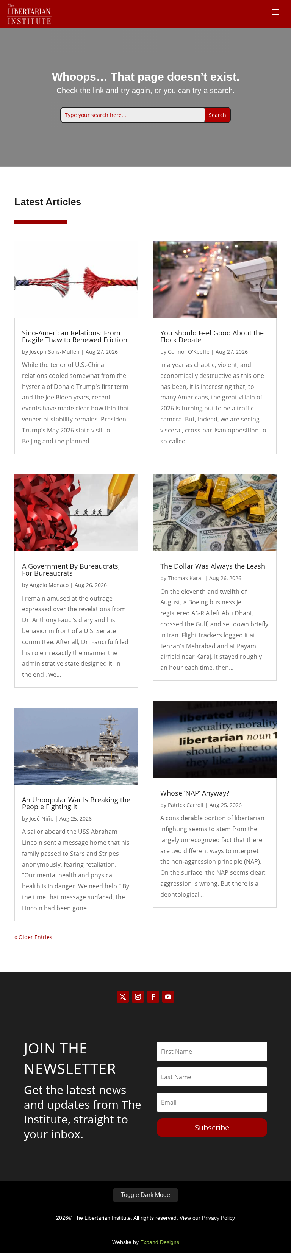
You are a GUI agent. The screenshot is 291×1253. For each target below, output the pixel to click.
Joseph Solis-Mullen (55, 351)
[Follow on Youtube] (168, 997)
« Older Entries (33, 937)
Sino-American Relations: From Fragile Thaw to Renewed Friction (74, 336)
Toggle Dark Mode (145, 1195)
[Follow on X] (123, 997)
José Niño (41, 818)
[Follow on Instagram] (138, 997)
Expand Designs (159, 1242)
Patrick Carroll (185, 804)
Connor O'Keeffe (189, 351)
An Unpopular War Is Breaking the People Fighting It (76, 803)
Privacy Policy (218, 1218)
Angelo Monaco (49, 584)
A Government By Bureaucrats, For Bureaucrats (71, 569)
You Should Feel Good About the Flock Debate (212, 336)
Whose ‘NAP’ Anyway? (194, 792)
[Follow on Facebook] (153, 997)
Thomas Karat (185, 578)
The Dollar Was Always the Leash (212, 566)
